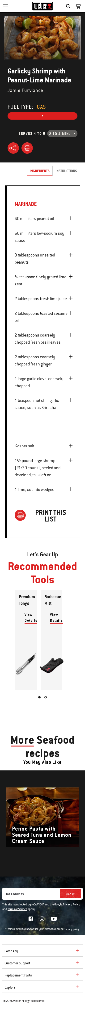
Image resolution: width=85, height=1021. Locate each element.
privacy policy (72, 929)
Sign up (70, 894)
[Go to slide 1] (39, 697)
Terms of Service (17, 909)
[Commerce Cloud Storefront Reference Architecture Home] (42, 6)
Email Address (14, 894)
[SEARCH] (69, 6)
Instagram (42, 919)
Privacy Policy (71, 904)
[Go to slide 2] (45, 697)
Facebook (31, 919)
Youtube (54, 918)
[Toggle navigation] (5, 6)
